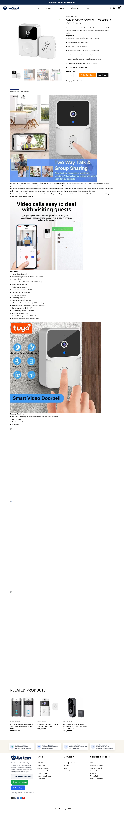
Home (37, 8)
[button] (110, 8)
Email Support (19, 788)
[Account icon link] (114, 8)
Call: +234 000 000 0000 (23, 776)
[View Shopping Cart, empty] (119, 8)
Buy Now (102, 75)
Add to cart (87, 75)
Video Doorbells (71, 16)
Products (47, 8)
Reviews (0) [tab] (25, 91)
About (73, 8)
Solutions (60, 8)
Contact (86, 8)
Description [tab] (14, 91)
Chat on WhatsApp (21, 782)
